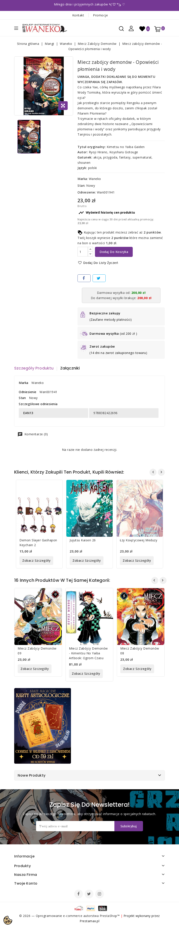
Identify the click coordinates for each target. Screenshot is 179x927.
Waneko (95, 179)
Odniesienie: (86, 192)
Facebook (79, 894)
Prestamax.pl (89, 921)
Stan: (81, 185)
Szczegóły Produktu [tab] (34, 368)
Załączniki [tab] (70, 368)
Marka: (82, 179)
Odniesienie (27, 392)
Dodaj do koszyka (114, 252)
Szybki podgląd (56, 486)
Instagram (100, 894)
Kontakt (78, 15)
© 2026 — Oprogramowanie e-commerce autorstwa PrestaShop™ (70, 916)
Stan (22, 398)
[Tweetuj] (99, 278)
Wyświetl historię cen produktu (107, 212)
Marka (23, 383)
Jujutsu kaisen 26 (83, 540)
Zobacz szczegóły (36, 560)
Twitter (89, 894)
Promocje (100, 15)
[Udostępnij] (84, 278)
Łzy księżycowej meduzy (138, 540)
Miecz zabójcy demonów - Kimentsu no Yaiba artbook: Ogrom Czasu (88, 653)
